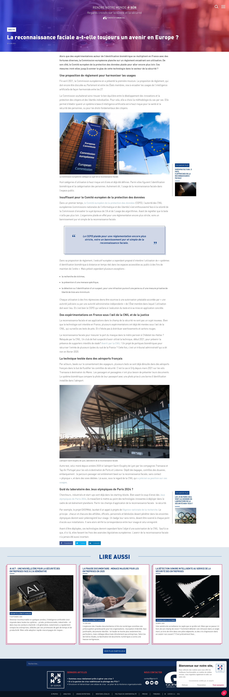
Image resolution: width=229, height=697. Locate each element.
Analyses (67, 694)
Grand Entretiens (83, 694)
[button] (224, 693)
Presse (145, 694)
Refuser (185, 685)
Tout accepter (218, 685)
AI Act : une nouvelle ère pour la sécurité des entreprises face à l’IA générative (35, 570)
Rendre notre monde (114, 7)
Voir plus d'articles (114, 651)
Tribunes (156, 694)
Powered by (116, 18)
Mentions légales (103, 694)
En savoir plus (182, 165)
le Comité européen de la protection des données (109, 202)
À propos (54, 694)
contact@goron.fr (151, 678)
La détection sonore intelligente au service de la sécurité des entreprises (183, 570)
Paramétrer (201, 685)
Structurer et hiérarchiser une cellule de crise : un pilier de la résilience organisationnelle (105, 684)
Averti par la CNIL (111, 343)
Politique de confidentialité (126, 694)
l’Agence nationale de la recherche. (140, 509)
